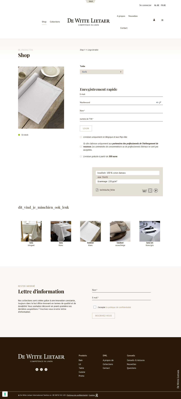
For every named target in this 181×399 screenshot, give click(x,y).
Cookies (92, 395)
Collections (55, 21)
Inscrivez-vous (103, 315)
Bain (81, 360)
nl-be (156, 5)
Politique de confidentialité (77, 395)
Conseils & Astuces (136, 360)
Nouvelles (133, 16)
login (86, 128)
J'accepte (114, 307)
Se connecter (145, 5)
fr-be (163, 5)
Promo (81, 375)
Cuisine (82, 372)
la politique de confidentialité (118, 307)
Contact (123, 28)
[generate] (160, 102)
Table (81, 368)
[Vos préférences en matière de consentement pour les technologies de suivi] (5, 394)
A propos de (108, 360)
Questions (131, 368)
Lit (80, 364)
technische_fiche (107, 190)
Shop (44, 21)
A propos (121, 16)
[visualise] (157, 102)
